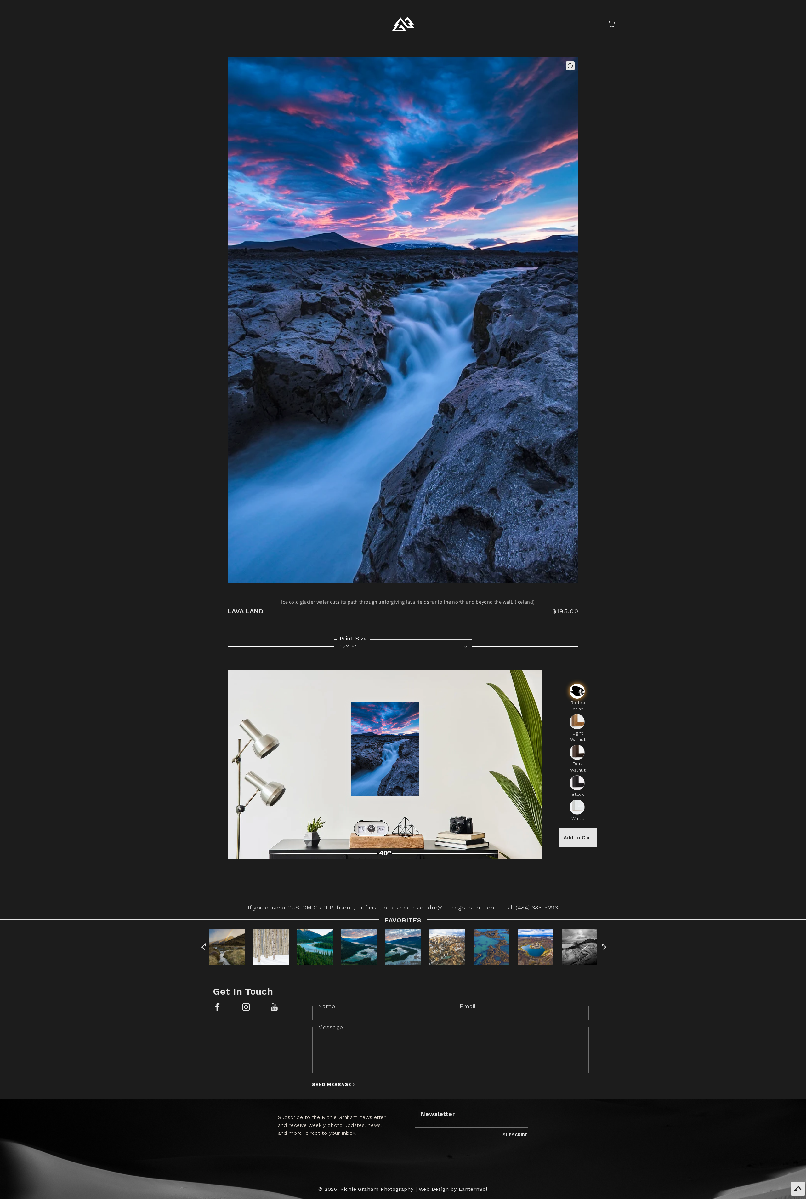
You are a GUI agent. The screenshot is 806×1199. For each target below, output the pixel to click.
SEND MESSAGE (331, 1084)
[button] (195, 24)
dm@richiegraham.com (461, 907)
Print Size (353, 638)
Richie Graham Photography (377, 1189)
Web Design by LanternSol (453, 1189)
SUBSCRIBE (515, 1134)
